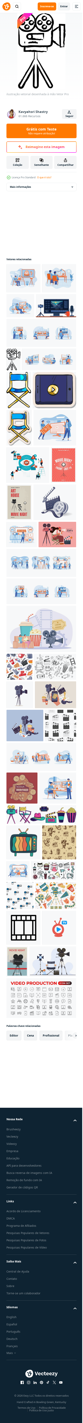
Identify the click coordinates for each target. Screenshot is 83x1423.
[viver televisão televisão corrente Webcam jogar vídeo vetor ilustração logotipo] (23, 1343)
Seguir (69, 116)
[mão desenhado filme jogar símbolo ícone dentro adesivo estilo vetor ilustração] (28, 481)
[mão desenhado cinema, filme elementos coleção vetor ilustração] (40, 1129)
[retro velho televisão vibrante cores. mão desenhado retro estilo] (23, 1157)
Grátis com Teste (41, 131)
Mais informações (20, 187)
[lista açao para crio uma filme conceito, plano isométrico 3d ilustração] (27, 668)
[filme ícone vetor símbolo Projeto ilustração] (23, 1307)
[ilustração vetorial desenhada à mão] (13, 389)
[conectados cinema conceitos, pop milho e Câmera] (40, 822)
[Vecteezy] (6, 6)
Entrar (64, 6)
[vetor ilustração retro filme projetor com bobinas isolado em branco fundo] (19, 915)
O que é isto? (44, 177)
